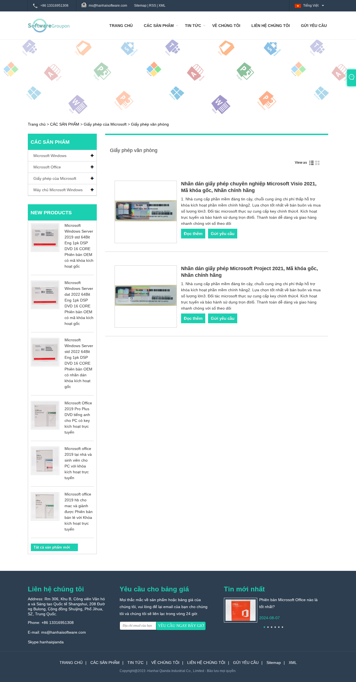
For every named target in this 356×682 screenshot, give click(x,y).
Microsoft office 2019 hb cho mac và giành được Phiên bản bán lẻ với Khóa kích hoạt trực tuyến (79, 511)
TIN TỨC (193, 25)
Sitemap (140, 6)
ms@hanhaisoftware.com (63, 632)
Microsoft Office (47, 167)
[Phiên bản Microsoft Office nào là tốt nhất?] (241, 610)
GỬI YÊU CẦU (314, 25)
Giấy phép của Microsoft (105, 124)
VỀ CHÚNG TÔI (226, 25)
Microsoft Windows (49, 155)
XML (162, 6)
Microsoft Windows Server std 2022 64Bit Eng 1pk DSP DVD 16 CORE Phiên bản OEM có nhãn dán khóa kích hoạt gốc (79, 363)
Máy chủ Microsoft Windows (58, 190)
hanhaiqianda (52, 642)
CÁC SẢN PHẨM (159, 25)
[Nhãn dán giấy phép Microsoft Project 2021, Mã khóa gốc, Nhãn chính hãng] (146, 297)
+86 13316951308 (54, 6)
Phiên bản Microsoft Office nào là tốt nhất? (288, 603)
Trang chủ (37, 124)
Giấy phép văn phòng (150, 124)
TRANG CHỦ (121, 25)
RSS (152, 6)
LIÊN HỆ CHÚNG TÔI (270, 25)
